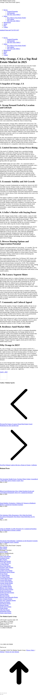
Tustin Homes (4, 608)
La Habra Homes (5, 575)
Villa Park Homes (5, 610)
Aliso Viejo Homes (5, 556)
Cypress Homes (4, 564)
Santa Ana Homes (5, 602)
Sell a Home (3, 548)
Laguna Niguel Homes (6, 581)
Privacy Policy (30, 650)
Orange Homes (4, 594)
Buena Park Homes (5, 561)
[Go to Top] (19, 691)
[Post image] (5, 477)
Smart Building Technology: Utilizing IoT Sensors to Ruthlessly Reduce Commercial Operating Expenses (18, 503)
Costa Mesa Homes (5, 562)
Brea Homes (3, 559)
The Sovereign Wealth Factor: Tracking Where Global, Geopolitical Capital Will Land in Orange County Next (19, 479)
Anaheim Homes (4, 558)
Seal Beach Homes (5, 603)
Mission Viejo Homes (6, 588)
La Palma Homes (5, 577)
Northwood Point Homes (7, 592)
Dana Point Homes (5, 566)
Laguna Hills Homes (6, 580)
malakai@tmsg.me (5, 30)
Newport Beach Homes (6, 589)
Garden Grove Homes (6, 570)
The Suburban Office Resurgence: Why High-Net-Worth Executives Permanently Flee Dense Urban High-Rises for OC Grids (17, 516)
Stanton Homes (4, 605)
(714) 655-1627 (14, 30)
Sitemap (2, 652)
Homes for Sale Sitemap (12, 652)
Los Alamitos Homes (6, 586)
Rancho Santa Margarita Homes (9, 597)
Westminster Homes (5, 611)
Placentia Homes (4, 595)
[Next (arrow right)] (2, 694)
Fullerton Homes (4, 569)
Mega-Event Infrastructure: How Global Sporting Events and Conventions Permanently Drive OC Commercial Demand (17, 491)
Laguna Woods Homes (6, 583)
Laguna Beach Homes (6, 578)
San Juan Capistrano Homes (8, 600)
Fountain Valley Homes (6, 567)
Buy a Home (3, 547)
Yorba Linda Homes (5, 613)
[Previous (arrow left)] (0, 694)
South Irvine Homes (5, 606)
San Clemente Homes (6, 599)
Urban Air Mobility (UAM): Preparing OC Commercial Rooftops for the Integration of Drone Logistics (18, 529)
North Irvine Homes (5, 591)
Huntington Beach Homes (7, 572)
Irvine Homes (4, 573)
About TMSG (4, 552)
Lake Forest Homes (5, 584)
